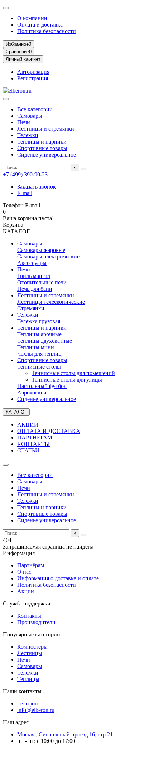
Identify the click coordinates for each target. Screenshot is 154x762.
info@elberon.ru (35, 710)
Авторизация (33, 72)
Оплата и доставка (40, 25)
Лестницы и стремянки (45, 129)
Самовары (29, 116)
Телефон (27, 703)
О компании (32, 18)
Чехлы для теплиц (39, 354)
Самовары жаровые (41, 250)
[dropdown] (6, 8)
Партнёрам (30, 565)
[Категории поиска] (6, 99)
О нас (24, 572)
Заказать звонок (36, 187)
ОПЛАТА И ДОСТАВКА (48, 431)
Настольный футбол (42, 386)
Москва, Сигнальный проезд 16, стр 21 (65, 734)
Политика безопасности (46, 31)
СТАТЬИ (28, 450)
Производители (36, 622)
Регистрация (32, 78)
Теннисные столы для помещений (73, 373)
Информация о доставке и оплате (58, 578)
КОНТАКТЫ (33, 444)
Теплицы (28, 679)
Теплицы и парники (42, 142)
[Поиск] (83, 169)
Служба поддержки (26, 603)
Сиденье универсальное (46, 155)
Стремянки (30, 308)
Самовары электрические (48, 256)
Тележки (27, 135)
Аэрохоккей (32, 392)
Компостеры (32, 647)
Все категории (35, 109)
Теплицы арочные (39, 334)
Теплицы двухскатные (44, 341)
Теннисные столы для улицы (67, 380)
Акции (25, 591)
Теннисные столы (39, 367)
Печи (23, 122)
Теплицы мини (35, 347)
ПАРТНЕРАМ (34, 437)
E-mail (24, 193)
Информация (19, 553)
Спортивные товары (42, 148)
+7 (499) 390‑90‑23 (25, 174)
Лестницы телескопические (51, 302)
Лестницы (29, 653)
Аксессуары (32, 263)
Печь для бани (34, 289)
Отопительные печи (42, 282)
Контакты (29, 616)
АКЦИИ (27, 424)
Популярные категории (31, 634)
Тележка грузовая (38, 321)
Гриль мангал (33, 276)
